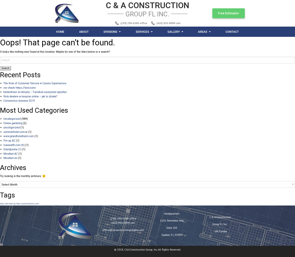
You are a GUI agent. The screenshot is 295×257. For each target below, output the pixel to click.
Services (142, 31)
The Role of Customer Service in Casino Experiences (34, 83)
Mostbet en (10, 158)
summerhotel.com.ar (15, 132)
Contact (232, 31)
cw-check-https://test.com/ (19, 87)
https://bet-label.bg (8, 204)
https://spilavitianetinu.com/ (27, 204)
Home (60, 31)
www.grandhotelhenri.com (18, 136)
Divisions (110, 31)
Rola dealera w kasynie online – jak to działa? (30, 96)
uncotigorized (11, 127)
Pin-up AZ (9, 140)
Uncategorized (12, 118)
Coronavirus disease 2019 (19, 100)
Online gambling (13, 123)
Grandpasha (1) (12, 149)
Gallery (173, 31)
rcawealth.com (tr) (14, 145)
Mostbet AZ (10, 153)
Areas (202, 31)
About (84, 31)
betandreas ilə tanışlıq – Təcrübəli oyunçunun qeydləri (35, 92)
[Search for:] (147, 60)
